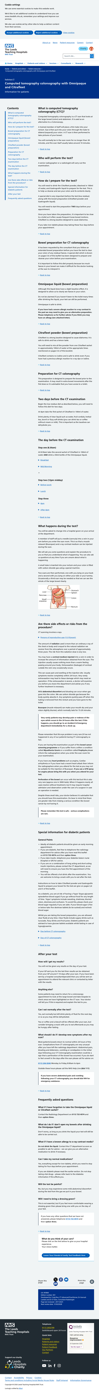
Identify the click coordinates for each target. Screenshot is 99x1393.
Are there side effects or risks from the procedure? (20, 181)
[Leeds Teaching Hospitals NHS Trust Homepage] (16, 49)
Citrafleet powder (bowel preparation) (19, 146)
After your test (14, 194)
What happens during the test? (19, 174)
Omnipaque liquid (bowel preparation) (19, 139)
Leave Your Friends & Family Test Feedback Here (64, 1255)
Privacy (29, 1378)
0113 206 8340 (44, 1063)
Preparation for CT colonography (16, 153)
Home (9, 63)
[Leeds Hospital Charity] (18, 1364)
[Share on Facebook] (61, 1279)
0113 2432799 (48, 1328)
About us (46, 43)
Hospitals (19, 63)
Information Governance (80, 1380)
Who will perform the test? (19, 122)
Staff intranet (62, 1380)
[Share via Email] (66, 1279)
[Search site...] (76, 56)
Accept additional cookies (18, 33)
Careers (80, 43)
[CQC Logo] (75, 1328)
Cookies (38, 1378)
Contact (89, 43)
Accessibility (19, 1378)
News (55, 43)
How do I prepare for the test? (21, 127)
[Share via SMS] (55, 1284)
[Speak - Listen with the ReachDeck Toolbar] (91, 49)
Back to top (45, 149)
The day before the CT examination (17, 167)
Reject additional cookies (47, 33)
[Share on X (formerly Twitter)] (55, 1279)
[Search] (92, 56)
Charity (83, 48)
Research (79, 63)
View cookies (68, 33)
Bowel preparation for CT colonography (19, 132)
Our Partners (47, 1350)
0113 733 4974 (72, 1219)
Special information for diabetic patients (18, 188)
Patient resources (67, 43)
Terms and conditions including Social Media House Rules (29, 1380)
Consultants (66, 63)
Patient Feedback (49, 1347)
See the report (75, 1347)
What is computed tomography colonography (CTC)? (19, 115)
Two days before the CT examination (18, 160)
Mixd (21, 1388)
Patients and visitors (36, 63)
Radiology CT (9, 79)
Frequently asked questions (20, 198)
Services (52, 63)
